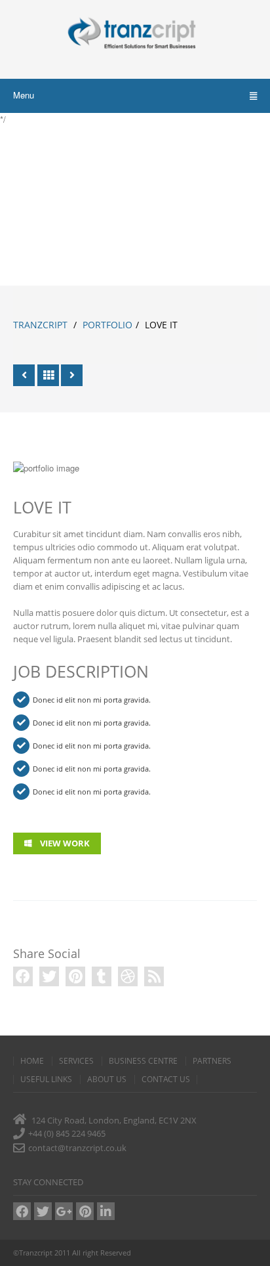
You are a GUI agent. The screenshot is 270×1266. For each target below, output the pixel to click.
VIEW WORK (64, 843)
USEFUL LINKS (46, 1079)
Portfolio (107, 324)
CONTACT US (166, 1079)
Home (32, 1061)
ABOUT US (106, 1079)
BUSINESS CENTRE (143, 1061)
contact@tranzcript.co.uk (77, 1148)
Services (76, 1061)
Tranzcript (40, 324)
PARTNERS (212, 1061)
